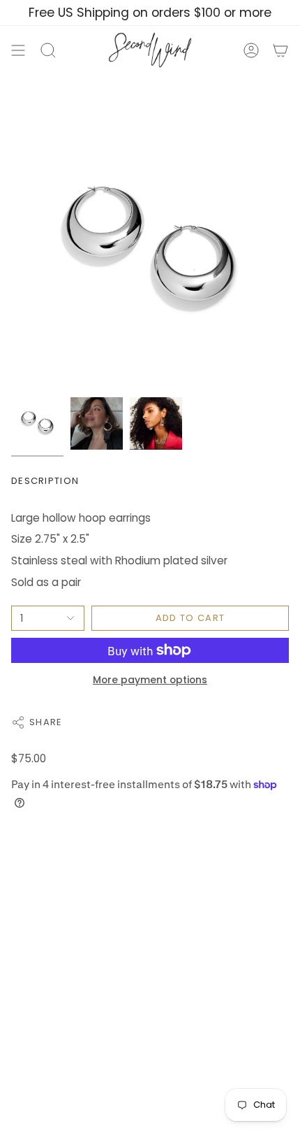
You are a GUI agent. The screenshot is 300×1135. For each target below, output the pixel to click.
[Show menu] (18, 50)
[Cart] (280, 50)
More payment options (150, 680)
